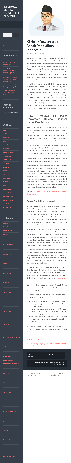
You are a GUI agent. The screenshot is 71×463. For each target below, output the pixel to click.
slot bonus (6, 373)
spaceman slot (7, 356)
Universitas (6, 234)
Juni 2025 (6, 167)
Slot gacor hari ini (8, 244)
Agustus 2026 (7, 130)
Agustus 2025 (7, 159)
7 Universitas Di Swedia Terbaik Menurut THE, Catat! (10, 92)
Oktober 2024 (7, 181)
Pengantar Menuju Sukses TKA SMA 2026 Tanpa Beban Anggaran (10, 79)
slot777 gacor (7, 301)
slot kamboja (7, 292)
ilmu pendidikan (34, 343)
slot (4, 382)
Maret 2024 (6, 185)
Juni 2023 (6, 203)
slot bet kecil (7, 311)
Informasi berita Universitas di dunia (12, 11)
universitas (43, 345)
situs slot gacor (7, 254)
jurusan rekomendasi (54, 343)
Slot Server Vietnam (9, 46)
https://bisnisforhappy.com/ (11, 363)
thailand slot (6, 347)
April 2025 (6, 174)
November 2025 (8, 152)
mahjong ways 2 (7, 273)
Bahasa (5, 223)
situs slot (6, 430)
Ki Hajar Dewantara (46, 103)
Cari (4, 32)
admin (42, 53)
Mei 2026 (6, 137)
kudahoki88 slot (8, 440)
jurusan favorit (43, 343)
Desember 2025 (8, 148)
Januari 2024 (7, 192)
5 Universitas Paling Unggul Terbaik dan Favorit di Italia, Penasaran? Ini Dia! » (49, 363)
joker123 (6, 282)
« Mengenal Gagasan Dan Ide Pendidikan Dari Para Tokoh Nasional (44, 355)
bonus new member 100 (10, 411)
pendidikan (64, 343)
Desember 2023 (8, 196)
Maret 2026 (6, 141)
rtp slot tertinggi (8, 401)
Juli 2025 (6, 163)
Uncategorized (7, 230)
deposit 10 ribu (7, 321)
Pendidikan (6, 227)
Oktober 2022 (7, 207)
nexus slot (6, 334)
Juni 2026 (6, 134)
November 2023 (8, 200)
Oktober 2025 (7, 156)
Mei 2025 (6, 170)
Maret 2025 (6, 178)
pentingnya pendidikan (33, 345)
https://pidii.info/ (8, 360)
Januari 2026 (7, 145)
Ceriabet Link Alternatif (10, 456)
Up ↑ (58, 375)
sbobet (5, 263)
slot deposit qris (7, 324)
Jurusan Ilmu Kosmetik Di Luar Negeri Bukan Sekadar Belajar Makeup (11, 62)
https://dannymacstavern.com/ (12, 337)
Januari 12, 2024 (32, 53)
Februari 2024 (7, 189)
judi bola (5, 421)
